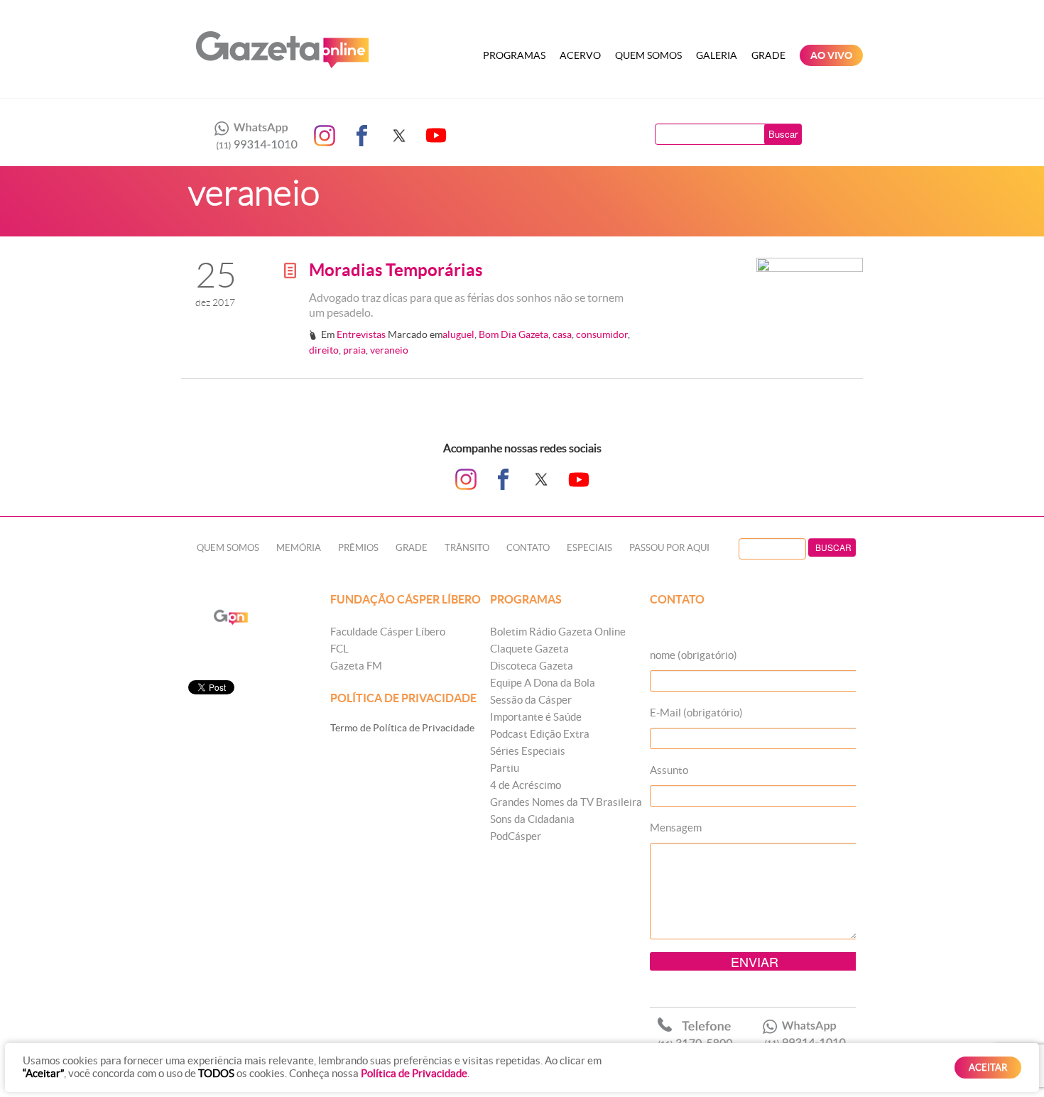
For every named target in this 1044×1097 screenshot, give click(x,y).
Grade (768, 55)
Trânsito (467, 547)
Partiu (504, 768)
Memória (298, 547)
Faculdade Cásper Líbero (387, 632)
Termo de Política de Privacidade (402, 727)
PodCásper (515, 836)
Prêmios (358, 547)
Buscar (783, 134)
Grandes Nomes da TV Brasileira (566, 802)
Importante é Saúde (536, 717)
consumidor (602, 334)
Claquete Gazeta (529, 649)
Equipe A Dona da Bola (542, 683)
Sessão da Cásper (531, 700)
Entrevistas (361, 334)
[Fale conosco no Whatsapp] (252, 135)
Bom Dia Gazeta (513, 334)
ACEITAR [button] (988, 1067)
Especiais (589, 547)
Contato (528, 547)
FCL (339, 649)
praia (354, 350)
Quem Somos (648, 55)
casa (562, 334)
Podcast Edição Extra (539, 734)
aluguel (458, 334)
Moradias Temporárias (395, 270)
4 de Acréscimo (525, 785)
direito (324, 350)
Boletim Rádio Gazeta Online (558, 632)
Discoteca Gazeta (531, 666)
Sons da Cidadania (532, 819)
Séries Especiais (527, 751)
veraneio (389, 350)
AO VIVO (831, 55)
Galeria (716, 55)
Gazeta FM (356, 666)
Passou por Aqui (669, 547)
